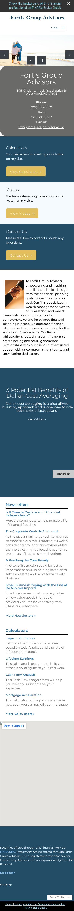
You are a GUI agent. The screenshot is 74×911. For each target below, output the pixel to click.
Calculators (17, 630)
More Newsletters (21, 615)
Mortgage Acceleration (24, 695)
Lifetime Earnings (20, 658)
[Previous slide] (4, 54)
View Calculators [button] (24, 171)
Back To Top (58, 897)
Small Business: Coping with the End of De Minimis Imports (36, 586)
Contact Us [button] (19, 255)
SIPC (12, 851)
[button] (57, 28)
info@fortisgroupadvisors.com (41, 127)
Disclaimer (7, 872)
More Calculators (20, 714)
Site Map (6, 884)
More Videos (37, 419)
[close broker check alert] (68, 3)
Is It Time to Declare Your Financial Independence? (33, 514)
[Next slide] (69, 54)
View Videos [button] (20, 213)
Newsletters (17, 504)
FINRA (4, 851)
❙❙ (41, 60)
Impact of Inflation (20, 638)
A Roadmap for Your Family (27, 560)
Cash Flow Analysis (20, 675)
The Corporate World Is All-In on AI (32, 531)
